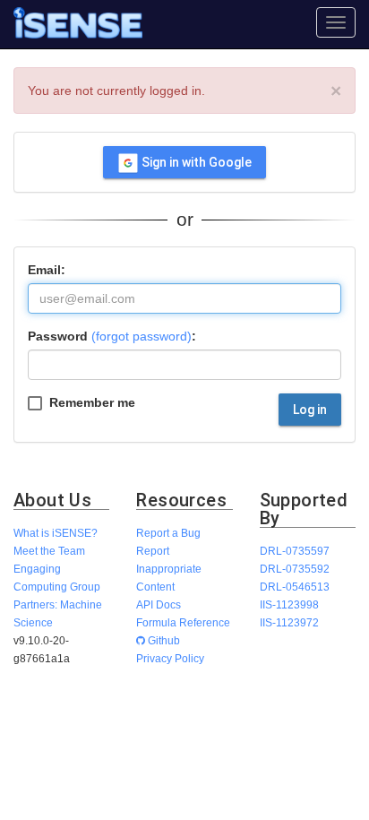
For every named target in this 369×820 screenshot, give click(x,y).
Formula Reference (183, 622)
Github (162, 640)
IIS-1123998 (289, 604)
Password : (112, 336)
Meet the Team (49, 551)
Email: (46, 270)
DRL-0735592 (295, 568)
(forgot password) (141, 336)
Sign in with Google (195, 162)
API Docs (158, 604)
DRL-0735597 (295, 551)
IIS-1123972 (289, 622)
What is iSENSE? (55, 533)
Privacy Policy (170, 658)
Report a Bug (168, 533)
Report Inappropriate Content (169, 568)
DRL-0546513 (295, 586)
